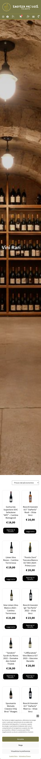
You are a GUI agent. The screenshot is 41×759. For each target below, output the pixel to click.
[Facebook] (7, 17)
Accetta (20, 739)
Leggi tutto (30, 531)
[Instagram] (3, 17)
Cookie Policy (13, 756)
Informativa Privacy (25, 756)
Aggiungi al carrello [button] (11, 531)
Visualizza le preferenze (20, 751)
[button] (38, 716)
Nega (20, 745)
